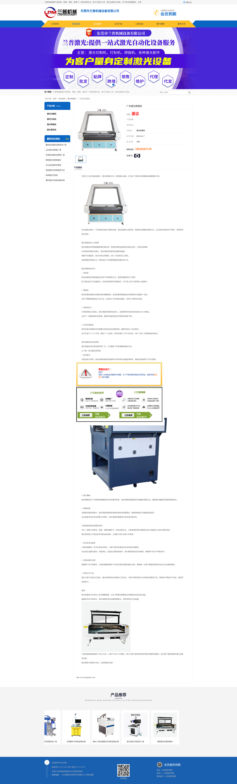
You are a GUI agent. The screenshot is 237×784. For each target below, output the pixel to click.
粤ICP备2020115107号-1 (76, 767)
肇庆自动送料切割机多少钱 (56, 145)
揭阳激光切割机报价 (53, 160)
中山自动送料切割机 (53, 165)
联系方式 (182, 24)
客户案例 (160, 24)
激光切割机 (51, 114)
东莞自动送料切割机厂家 (55, 155)
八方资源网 (65, 775)
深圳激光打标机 (52, 175)
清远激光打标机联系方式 (55, 170)
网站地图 (90, 775)
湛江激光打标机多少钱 (88, 742)
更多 (67, 139)
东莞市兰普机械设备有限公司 (62, 771)
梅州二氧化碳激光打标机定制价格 (59, 742)
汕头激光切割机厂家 (53, 150)
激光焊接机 (71, 99)
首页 (55, 99)
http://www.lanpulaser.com (86, 677)
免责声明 (73, 775)
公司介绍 (118, 24)
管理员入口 (82, 775)
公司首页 (55, 24)
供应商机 (76, 24)
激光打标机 (51, 119)
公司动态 (139, 24)
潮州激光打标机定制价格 (55, 180)
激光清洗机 (51, 130)
